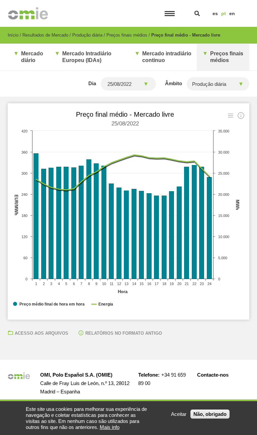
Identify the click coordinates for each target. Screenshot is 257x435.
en (232, 13)
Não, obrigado (210, 414)
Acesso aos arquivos (41, 333)
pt (223, 13)
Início (13, 35)
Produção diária (87, 35)
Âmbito (173, 83)
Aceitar (178, 414)
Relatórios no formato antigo (123, 333)
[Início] (28, 13)
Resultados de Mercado (45, 35)
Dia (92, 83)
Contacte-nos (213, 375)
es (215, 13)
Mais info (109, 427)
